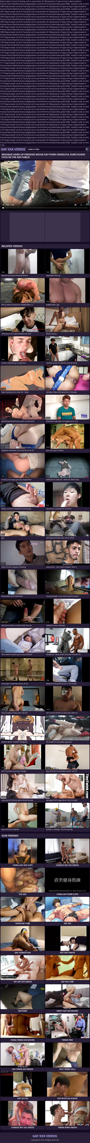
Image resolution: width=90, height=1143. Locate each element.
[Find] (87, 149)
